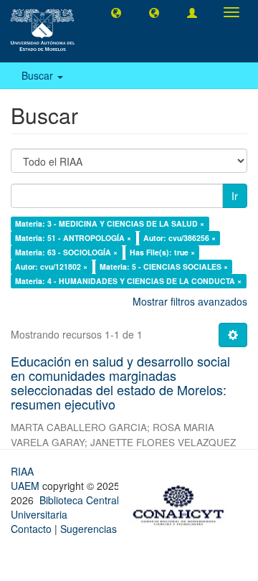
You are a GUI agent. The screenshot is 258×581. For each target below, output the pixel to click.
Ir (234, 196)
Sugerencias (88, 528)
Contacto (31, 528)
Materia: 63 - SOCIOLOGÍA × (66, 252)
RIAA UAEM (26, 478)
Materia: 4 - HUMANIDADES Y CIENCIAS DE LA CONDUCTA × (128, 280)
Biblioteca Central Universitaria (65, 507)
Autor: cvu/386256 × (179, 237)
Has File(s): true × (162, 252)
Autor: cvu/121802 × (51, 266)
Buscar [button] (39, 75)
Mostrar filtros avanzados (190, 301)
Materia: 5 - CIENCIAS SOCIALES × (164, 266)
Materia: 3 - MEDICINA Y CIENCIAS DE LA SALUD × (109, 223)
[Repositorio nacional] (182, 503)
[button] (116, 12)
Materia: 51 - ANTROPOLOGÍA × (73, 237)
